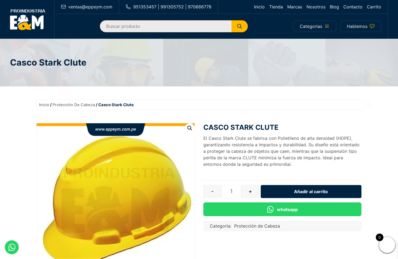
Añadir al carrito (311, 191)
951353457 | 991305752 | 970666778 (172, 6)
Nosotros (315, 6)
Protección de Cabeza (74, 104)
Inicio (259, 6)
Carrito (374, 6)
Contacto (353, 6)
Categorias (311, 26)
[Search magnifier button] (242, 26)
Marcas (294, 6)
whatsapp (287, 209)
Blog (334, 6)
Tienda (276, 6)
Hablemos (357, 26)
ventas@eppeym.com (90, 6)
